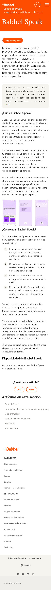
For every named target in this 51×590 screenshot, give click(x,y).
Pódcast (7, 541)
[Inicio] (8, 5)
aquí (7, 104)
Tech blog (8, 547)
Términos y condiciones (14, 487)
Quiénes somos (11, 464)
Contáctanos (35, 558)
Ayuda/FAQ (9, 529)
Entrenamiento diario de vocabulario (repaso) (27, 409)
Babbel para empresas (14, 517)
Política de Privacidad (17, 558)
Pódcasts (9, 423)
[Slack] (11, 448)
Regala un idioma (12, 511)
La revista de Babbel (13, 535)
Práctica (38, 12)
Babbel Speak (12, 404)
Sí (20, 389)
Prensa (7, 475)
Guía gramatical (12, 413)
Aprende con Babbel (13, 470)
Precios (7, 505)
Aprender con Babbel (18, 12)
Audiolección (11, 428)
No (32, 389)
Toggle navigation (12, 40)
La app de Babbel (12, 499)
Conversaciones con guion (17, 418)
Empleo (7, 481)
